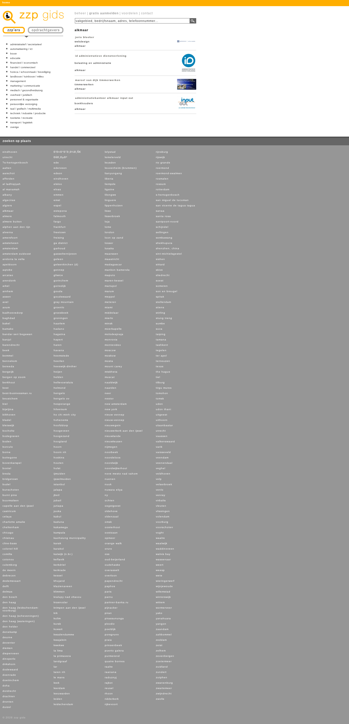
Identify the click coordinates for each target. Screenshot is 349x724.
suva (159, 328)
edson (58, 173)
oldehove (111, 511)
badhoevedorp (13, 312)
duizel (7, 707)
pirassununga (114, 618)
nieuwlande (113, 436)
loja (107, 221)
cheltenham (11, 527)
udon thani (163, 409)
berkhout (9, 382)
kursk (57, 623)
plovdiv (110, 623)
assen (7, 296)
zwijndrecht (164, 693)
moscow (110, 350)
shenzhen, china (167, 248)
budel (6, 484)
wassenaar (163, 559)
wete (159, 575)
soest (160, 280)
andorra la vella (14, 259)
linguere (110, 200)
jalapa (58, 489)
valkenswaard (165, 441)
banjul (7, 339)
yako (159, 613)
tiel (158, 377)
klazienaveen (63, 586)
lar (55, 666)
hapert (58, 339)
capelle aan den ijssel (18, 505)
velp (159, 479)
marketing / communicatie (25, 85)
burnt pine (10, 495)
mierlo (109, 318)
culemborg (10, 564)
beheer (80, 13)
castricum (9, 511)
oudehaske (112, 564)
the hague (163, 371)
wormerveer (164, 607)
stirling (160, 312)
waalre (160, 538)
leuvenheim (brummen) (121, 168)
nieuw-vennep (114, 420)
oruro (108, 548)
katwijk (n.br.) (63, 554)
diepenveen (11, 653)
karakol (59, 548)
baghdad (9, 318)
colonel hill (10, 548)
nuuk (108, 484)
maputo (110, 275)
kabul (57, 516)
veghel (160, 468)
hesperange (62, 403)
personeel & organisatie (24, 99)
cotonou (8, 559)
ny (106, 495)
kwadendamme (64, 634)
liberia (109, 178)
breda (7, 473)
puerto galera (114, 650)
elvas (57, 189)
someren (162, 285)
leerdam (59, 688)
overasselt (112, 570)
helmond (60, 387)
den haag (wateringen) (19, 621)
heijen (58, 371)
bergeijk (8, 371)
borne (7, 452)
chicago (8, 532)
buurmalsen (11, 500)
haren (58, 344)
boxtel (7, 468)
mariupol (111, 285)
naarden (111, 387)
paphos (110, 586)
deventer (9, 642)
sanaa (160, 210)
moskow (110, 355)
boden (7, 441)
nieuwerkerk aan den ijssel (124, 430)
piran (108, 613)
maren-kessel (114, 280)
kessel (58, 575)
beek (6, 350)
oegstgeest (113, 505)
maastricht (112, 259)
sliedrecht (163, 275)
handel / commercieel (22, 67)
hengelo (59, 393)
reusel (109, 688)
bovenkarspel (12, 462)
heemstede (61, 355)
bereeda (8, 366)
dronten (8, 701)
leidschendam (63, 704)
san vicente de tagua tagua (175, 205)
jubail (57, 500)
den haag (9, 602)
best (6, 387)
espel (57, 205)
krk (56, 613)
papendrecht (114, 580)
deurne (8, 637)
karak (57, 543)
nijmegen (111, 446)
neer (108, 393)
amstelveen (11, 243)
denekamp (10, 632)
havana (59, 350)
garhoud (59, 248)
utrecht (8, 157)
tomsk (160, 398)
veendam (162, 457)
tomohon (162, 393)
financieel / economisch (24, 62)
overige (14, 127)
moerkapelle (113, 328)
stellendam (163, 302)
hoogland (60, 441)
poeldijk (110, 629)
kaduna (59, 521)
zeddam (161, 639)
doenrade (9, 674)
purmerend (112, 656)
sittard (160, 264)
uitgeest (161, 414)
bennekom (10, 361)
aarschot (9, 173)
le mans (59, 677)
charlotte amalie (14, 521)
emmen (59, 194)
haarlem (59, 323)
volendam (162, 516)
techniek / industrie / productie (28, 113)
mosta (109, 361)
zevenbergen (165, 656)
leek (57, 682)
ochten (109, 500)
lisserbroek (112, 216)
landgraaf (60, 661)
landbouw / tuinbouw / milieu (27, 76)
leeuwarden (62, 693)
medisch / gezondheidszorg (26, 90)
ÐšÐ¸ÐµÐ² (60, 157)
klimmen (59, 591)
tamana (161, 339)
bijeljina (8, 409)
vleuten (161, 505)
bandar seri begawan (17, 334)
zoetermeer (164, 661)
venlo (160, 489)
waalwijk (161, 543)
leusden (110, 162)
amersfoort (10, 237)
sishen (160, 259)
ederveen (60, 168)
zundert (161, 672)
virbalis (161, 500)
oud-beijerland (115, 559)
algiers (7, 205)
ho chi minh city (65, 414)
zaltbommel (164, 634)
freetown (60, 232)
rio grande (163, 162)
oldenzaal (112, 516)
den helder (10, 626)
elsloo (58, 184)
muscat (110, 377)
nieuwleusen (113, 441)
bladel (7, 420)
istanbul (59, 484)
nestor (109, 398)
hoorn (58, 446)
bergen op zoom (14, 377)
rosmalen (162, 178)
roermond (162, 168)
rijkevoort (111, 704)
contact (147, 13)
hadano (59, 328)
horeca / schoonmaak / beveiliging (30, 71)
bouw (13, 53)
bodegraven (11, 436)
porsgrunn (112, 634)
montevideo (113, 344)
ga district (61, 243)
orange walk (113, 543)
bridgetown (10, 479)
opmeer (110, 538)
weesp (160, 570)
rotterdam (162, 189)
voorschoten (164, 527)
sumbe (160, 323)
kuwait (58, 629)
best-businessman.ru (17, 393)
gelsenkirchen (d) (66, 264)
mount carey (113, 366)
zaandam (162, 629)
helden (58, 377)
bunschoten (11, 489)
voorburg (162, 521)
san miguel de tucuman (172, 200)
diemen (8, 648)
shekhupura (164, 243)
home (6, 2)
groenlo (59, 307)
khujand (59, 580)
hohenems (61, 420)
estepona (60, 210)
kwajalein (60, 639)
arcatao (8, 275)
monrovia (111, 339)
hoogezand (61, 436)
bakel (6, 323)
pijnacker (111, 607)
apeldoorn (10, 264)
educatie (15, 58)
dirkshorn (9, 664)
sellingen (162, 232)
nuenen (110, 479)
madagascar (113, 264)
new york (111, 409)
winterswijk (163, 597)
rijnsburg (162, 151)
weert (160, 564)
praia (108, 639)
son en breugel (166, 291)
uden (159, 403)
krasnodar (61, 602)
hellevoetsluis (63, 382)
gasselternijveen (65, 253)
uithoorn (162, 420)
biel (5, 403)
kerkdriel (60, 564)
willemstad (163, 591)
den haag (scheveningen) (21, 615)
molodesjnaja (114, 334)
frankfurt (60, 226)
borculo (8, 446)
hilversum (60, 409)
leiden (58, 698)
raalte (109, 666)
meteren (110, 302)
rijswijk (160, 157)
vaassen (162, 436)
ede (56, 162)
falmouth (60, 216)
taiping (161, 334)
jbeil (57, 495)
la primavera (62, 656)
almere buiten (12, 221)
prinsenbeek (113, 645)
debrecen (9, 575)
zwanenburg (164, 682)
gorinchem (61, 280)
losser (109, 243)
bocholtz (9, 430)
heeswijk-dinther (65, 366)
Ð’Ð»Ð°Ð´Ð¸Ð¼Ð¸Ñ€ (67, 151)
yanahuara (163, 618)
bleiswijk (8, 425)
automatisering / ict (21, 49)
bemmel (8, 355)
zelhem (161, 650)
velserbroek (164, 484)
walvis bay (163, 554)
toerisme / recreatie (21, 117)
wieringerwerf (165, 580)
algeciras (9, 200)
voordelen (130, 13)
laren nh (59, 672)
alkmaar (8, 210)
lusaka (109, 248)
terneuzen (163, 361)
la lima (58, 650)
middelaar (112, 312)
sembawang (164, 237)
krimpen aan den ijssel (70, 607)
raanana (111, 672)
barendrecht (11, 344)
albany (7, 194)
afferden (9, 178)
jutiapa (58, 505)
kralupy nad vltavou (68, 597)
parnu (109, 597)
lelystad (110, 151)
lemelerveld (113, 157)
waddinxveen (165, 548)
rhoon (109, 693)
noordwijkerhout (116, 468)
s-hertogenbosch (168, 194)
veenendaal (164, 462)
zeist (159, 645)
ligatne (109, 189)
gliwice (58, 275)
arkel (6, 285)
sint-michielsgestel (169, 253)
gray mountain (64, 302)
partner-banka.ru (117, 602)
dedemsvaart (12, 580)
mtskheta (111, 371)
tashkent (162, 344)
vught (160, 532)
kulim (57, 618)
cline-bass (10, 543)
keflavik (59, 559)
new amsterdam (116, 403)
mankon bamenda (117, 269)
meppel (110, 296)
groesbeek (61, 312)
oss (107, 554)
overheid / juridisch (21, 94)
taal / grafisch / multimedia (25, 108)
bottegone (10, 457)
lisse (108, 210)
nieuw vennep (114, 414)
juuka (57, 511)
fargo (57, 221)
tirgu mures (164, 387)
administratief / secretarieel (26, 44)
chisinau (8, 538)
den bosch (10, 597)
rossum (161, 184)
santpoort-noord (167, 221)
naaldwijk (111, 382)
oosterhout (112, 527)
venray (160, 495)
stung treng (164, 318)
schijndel (162, 226)
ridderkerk (112, 698)
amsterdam (10, 248)
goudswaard (62, 296)
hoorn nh (60, 452)
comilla (7, 554)
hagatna (59, 334)
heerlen (59, 361)
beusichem (10, 398)
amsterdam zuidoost (17, 253)
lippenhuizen (114, 205)
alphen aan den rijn (16, 226)
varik (159, 446)
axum (6, 307)
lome (108, 226)
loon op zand (114, 237)
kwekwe (59, 645)
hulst (57, 468)
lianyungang (113, 173)
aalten (7, 168)
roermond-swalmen (169, 173)
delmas (8, 591)
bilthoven (9, 414)
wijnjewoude (164, 586)
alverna (8, 232)
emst (57, 200)
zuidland (162, 666)
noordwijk (111, 462)
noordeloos (113, 457)
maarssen (111, 253)
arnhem (8, 291)
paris (108, 591)
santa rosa (163, 216)
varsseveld (163, 452)
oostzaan (111, 532)
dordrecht (9, 691)
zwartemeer (164, 688)
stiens (160, 307)
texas (160, 366)
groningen (61, 318)
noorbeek (111, 452)
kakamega (61, 527)
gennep (59, 269)
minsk (109, 323)
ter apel (161, 355)
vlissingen (163, 511)
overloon (111, 575)
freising (59, 237)
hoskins (59, 457)
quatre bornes (115, 661)
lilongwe (110, 194)
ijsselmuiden (62, 479)
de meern (9, 570)
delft (6, 586)
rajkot (109, 682)
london (109, 232)
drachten (9, 696)
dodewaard (10, 669)
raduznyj (111, 677)
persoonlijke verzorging (23, 104)
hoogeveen (61, 430)
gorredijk (60, 285)
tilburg (160, 382)
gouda (58, 291)
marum (109, 291)
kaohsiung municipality (70, 538)
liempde (110, 184)
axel (5, 302)
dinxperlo (9, 658)
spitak (160, 296)
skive (159, 269)
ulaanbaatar (164, 425)
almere (7, 216)
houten (59, 462)
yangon (161, 623)
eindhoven (10, 151)
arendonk (9, 280)
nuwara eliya (114, 489)
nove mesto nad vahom (121, 473)
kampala (59, 532)
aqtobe (8, 269)
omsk (108, 521)
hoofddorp (61, 425)
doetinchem (11, 680)
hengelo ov (61, 398)
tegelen (161, 350)
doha (6, 685)
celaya (7, 516)
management (18, 81)
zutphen (161, 677)
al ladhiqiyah (12, 184)
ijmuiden (59, 473)
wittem (160, 602)
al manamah (11, 189)
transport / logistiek (21, 122)
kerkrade (60, 570)
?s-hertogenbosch (15, 162)
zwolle (160, 698)
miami (109, 307)
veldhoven (163, 473)
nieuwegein (113, 425)
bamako (8, 328)
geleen (58, 259)
